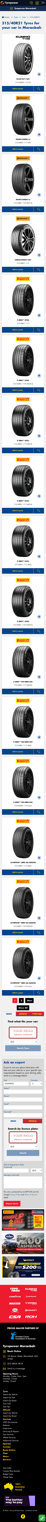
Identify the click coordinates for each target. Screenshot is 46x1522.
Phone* (7, 1096)
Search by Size (9, 1397)
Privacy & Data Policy (17, 1511)
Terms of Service (31, 1194)
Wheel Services (9, 1437)
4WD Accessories (10, 1422)
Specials (7, 1443)
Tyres (5, 1391)
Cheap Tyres (8, 1477)
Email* (6, 1104)
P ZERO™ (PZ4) (23, 320)
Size (5, 1080)
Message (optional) (11, 1175)
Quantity (34, 1080)
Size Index (7, 1468)
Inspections (7, 1428)
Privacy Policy (15, 1194)
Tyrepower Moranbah (25, 8)
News (6, 1456)
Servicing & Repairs (11, 1431)
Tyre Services (8, 1434)
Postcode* (8, 1112)
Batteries (6, 1425)
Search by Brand (9, 1400)
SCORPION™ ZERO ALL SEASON (23, 863)
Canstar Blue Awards (11, 1471)
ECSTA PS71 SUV (23, 79)
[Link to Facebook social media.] (23, 1516)
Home (6, 17)
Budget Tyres (8, 1474)
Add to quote (17, 89)
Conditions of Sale (31, 1511)
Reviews (7, 1459)
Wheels (6, 1410)
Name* (7, 1088)
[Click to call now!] (31, 3)
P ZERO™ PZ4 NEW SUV (23, 682)
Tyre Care (7, 1403)
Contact (6, 1447)
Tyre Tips (6, 1406)
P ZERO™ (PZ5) (23, 441)
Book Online (9, 1450)
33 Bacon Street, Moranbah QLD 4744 (22, 1357)
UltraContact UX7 (23, 260)
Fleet (5, 1453)
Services (7, 1419)
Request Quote (12, 1204)
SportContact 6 (23, 139)
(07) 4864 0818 (15, 1363)
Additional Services (11, 1440)
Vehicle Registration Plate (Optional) (14, 1165)
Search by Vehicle (10, 1394)
